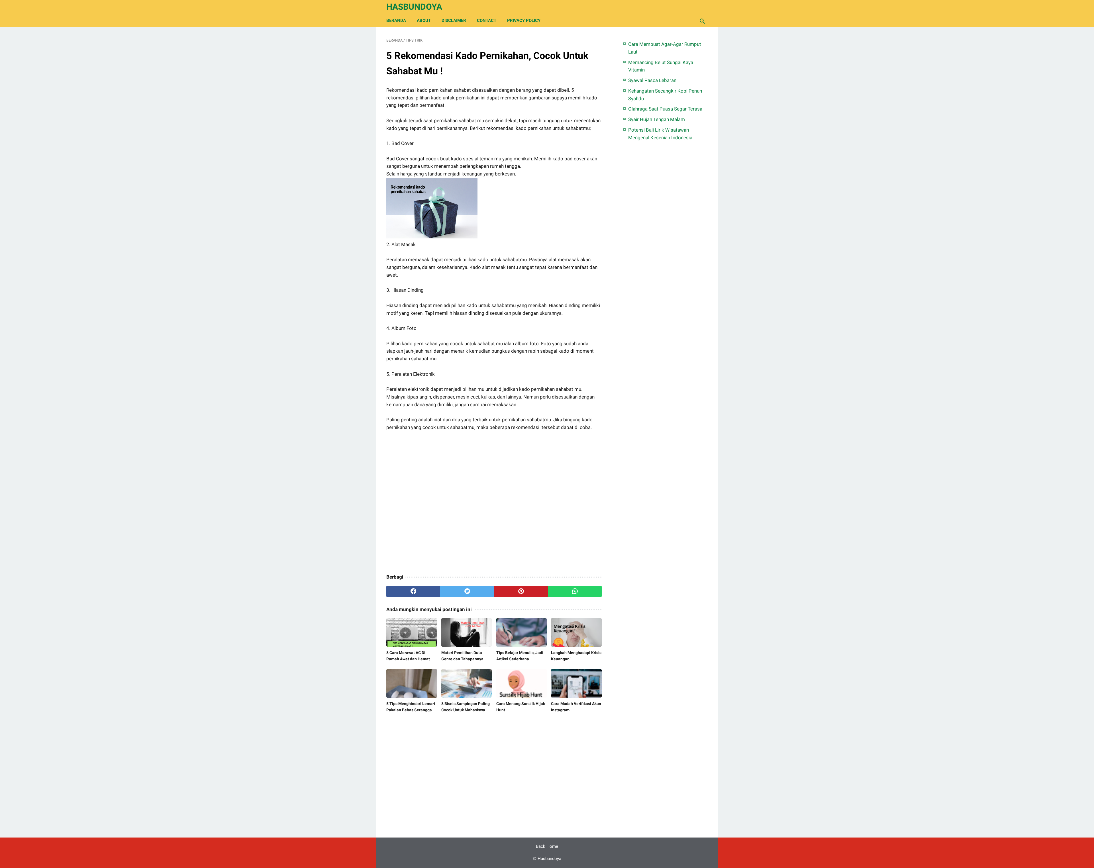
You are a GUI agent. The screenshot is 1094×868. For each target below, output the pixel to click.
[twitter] (467, 591)
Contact (486, 20)
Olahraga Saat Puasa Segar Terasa (665, 109)
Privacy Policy (523, 20)
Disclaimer (454, 20)
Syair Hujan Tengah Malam (656, 119)
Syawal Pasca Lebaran (652, 80)
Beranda (396, 20)
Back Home (547, 846)
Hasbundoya (414, 7)
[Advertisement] (494, 502)
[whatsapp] (575, 591)
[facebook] (413, 591)
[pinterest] (521, 591)
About (424, 20)
